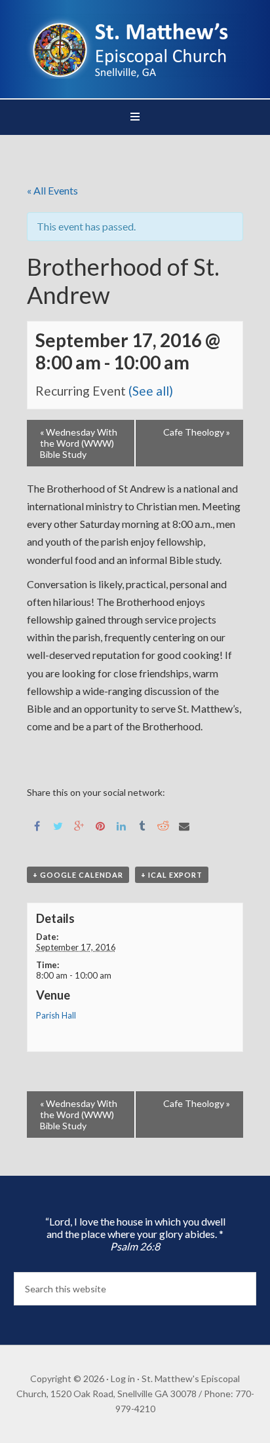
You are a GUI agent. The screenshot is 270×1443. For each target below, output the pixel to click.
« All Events (52, 190)
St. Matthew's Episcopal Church (135, 46)
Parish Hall (56, 1015)
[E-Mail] (184, 825)
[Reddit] (163, 825)
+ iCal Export (171, 875)
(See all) (150, 390)
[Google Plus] (79, 825)
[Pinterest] (100, 825)
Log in (123, 1378)
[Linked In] (121, 825)
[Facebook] (37, 825)
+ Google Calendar (78, 875)
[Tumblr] (142, 825)
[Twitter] (58, 825)
